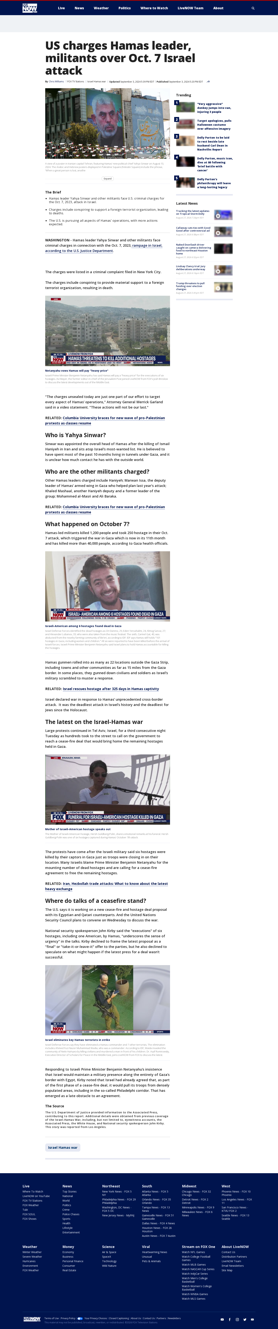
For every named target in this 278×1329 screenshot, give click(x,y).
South (147, 1186)
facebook (230, 1320)
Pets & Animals (151, 1261)
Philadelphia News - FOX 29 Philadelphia (119, 1201)
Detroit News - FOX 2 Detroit (195, 1201)
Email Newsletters (233, 1265)
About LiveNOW (235, 1246)
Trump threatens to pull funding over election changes (190, 286)
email (252, 1320)
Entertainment (71, 1232)
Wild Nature (109, 1265)
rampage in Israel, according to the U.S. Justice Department (103, 248)
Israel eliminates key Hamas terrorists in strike (77, 1040)
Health (66, 1223)
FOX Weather (31, 1205)
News (67, 1186)
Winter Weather (32, 1252)
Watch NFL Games (193, 1252)
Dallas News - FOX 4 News (158, 1223)
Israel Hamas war (96, 81)
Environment (30, 1265)
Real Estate (69, 1270)
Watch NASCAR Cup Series (198, 1269)
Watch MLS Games (193, 1298)
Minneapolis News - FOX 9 (198, 1207)
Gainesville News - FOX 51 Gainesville (158, 1217)
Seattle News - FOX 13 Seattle (235, 1217)
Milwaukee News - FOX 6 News (197, 1213)
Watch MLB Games (194, 1264)
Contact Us (228, 1252)
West (226, 1186)
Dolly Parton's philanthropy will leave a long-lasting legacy (214, 183)
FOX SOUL (29, 1214)
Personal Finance (72, 1261)
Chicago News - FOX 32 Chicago (196, 1193)
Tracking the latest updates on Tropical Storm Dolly (192, 212)
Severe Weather (32, 1256)
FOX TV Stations (75, 81)
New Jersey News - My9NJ (118, 1215)
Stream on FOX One (198, 1246)
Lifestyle (67, 1228)
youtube (222, 1320)
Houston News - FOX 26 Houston (157, 1229)
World (66, 1200)
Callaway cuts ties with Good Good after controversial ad (193, 229)
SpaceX (106, 1256)
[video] (223, 215)
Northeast (111, 1186)
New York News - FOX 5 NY (117, 1193)
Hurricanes (29, 1261)
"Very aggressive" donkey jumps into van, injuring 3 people (214, 108)
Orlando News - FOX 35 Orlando (156, 1201)
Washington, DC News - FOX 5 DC (116, 1209)
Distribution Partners (234, 1256)
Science (108, 1246)
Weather (30, 1246)
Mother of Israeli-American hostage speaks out (78, 829)
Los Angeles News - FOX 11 (237, 1201)
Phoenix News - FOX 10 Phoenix (236, 1193)
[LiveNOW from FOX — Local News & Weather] (35, 8)
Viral (146, 1246)
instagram (237, 1320)
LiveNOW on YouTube (36, 1196)
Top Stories (69, 1191)
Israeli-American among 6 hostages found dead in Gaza (83, 626)
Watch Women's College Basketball (197, 1287)
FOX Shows (29, 1219)
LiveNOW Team (231, 1261)
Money (68, 1246)
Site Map (227, 1270)
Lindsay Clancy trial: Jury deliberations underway (190, 268)
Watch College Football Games (196, 1258)
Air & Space (109, 1252)
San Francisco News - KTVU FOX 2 (235, 1209)
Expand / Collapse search (253, 8)
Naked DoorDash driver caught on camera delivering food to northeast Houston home (193, 249)
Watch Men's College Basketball (195, 1279)
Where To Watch (33, 1191)
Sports (66, 1219)
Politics (66, 1205)
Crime (66, 1209)
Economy (68, 1252)
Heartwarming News (154, 1252)
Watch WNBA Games (195, 1294)
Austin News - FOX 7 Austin (158, 1236)
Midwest (189, 1186)
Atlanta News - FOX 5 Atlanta (155, 1193)
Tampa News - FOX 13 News (156, 1209)
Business (67, 1256)
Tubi (25, 1209)
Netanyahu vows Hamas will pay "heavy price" (76, 370)
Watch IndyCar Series (195, 1273)
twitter (245, 1320)
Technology (109, 1261)
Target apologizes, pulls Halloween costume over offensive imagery (214, 124)
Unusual (147, 1256)
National (67, 1196)
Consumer (68, 1265)
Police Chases (70, 1214)
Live (26, 1186)
